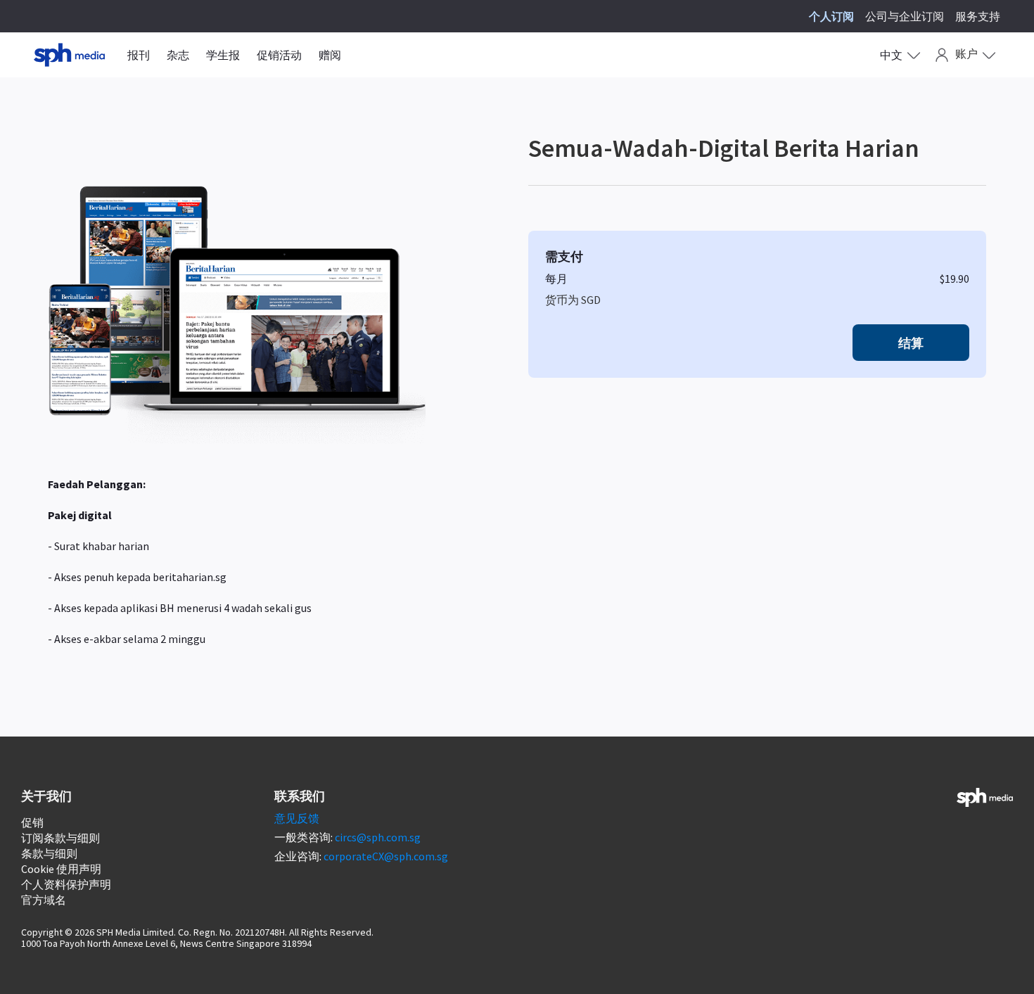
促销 (32, 822)
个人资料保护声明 (66, 884)
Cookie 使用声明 (61, 869)
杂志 (178, 55)
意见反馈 (296, 818)
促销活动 (279, 55)
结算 (911, 343)
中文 (891, 55)
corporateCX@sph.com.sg (386, 856)
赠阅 (330, 55)
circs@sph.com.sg (378, 837)
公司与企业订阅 (904, 16)
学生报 (223, 55)
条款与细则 (49, 853)
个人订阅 (831, 16)
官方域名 (43, 900)
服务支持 (977, 16)
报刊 (138, 55)
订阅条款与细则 (60, 838)
